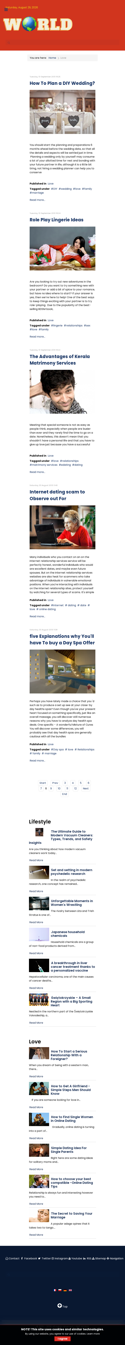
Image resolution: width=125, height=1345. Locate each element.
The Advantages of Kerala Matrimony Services (60, 359)
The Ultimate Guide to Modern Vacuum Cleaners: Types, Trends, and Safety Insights (61, 837)
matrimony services (44, 465)
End (64, 794)
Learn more (93, 1333)
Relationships (85, 749)
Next (86, 788)
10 (59, 788)
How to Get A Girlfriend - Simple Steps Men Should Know (71, 1090)
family (88, 189)
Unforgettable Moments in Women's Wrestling (72, 903)
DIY (55, 189)
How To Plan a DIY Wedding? (62, 83)
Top (65, 1306)
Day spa (58, 749)
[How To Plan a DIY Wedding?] (62, 112)
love (78, 189)
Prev (55, 783)
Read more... (37, 200)
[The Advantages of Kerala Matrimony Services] (62, 391)
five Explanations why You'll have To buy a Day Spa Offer (62, 639)
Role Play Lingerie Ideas (56, 220)
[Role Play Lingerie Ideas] (62, 248)
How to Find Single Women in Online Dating (72, 1119)
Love (51, 183)
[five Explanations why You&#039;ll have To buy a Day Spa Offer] (62, 671)
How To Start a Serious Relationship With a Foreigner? (69, 1055)
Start (43, 783)
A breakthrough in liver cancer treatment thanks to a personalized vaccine (73, 967)
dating (78, 465)
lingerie (57, 325)
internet (58, 605)
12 (75, 788)
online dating (47, 609)
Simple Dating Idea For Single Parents (69, 1150)
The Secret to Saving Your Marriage (71, 1215)
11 (67, 788)
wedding (66, 189)
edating (66, 465)
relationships (74, 325)
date (83, 605)
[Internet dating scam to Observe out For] (62, 527)
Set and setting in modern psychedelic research (71, 872)
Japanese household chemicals (68, 934)
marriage (38, 193)
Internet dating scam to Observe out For (57, 495)
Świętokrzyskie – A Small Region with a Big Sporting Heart (71, 1001)
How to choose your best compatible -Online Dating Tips (72, 1183)
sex (88, 325)
